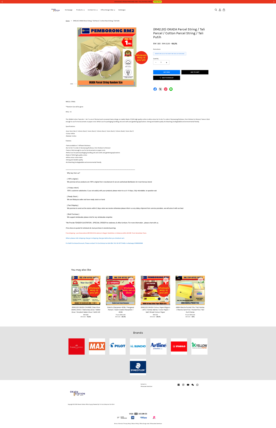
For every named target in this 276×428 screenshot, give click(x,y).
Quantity (155, 58)
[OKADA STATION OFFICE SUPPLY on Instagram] (183, 386)
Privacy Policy (127, 423)
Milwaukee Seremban (146, 386)
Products (79, 10)
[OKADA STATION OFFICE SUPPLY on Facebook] (178, 386)
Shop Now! (155, 1)
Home (68, 21)
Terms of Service (118, 423)
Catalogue (121, 10)
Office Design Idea (107, 10)
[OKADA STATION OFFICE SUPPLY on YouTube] (188, 386)
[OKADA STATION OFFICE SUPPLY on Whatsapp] (197, 386)
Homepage (68, 10)
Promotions (157, 49)
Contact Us (92, 10)
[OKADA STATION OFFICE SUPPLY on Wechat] (192, 386)
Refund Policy (135, 423)
